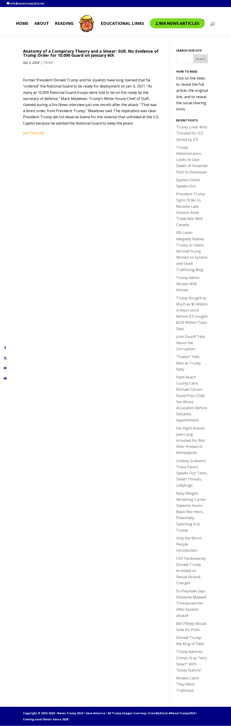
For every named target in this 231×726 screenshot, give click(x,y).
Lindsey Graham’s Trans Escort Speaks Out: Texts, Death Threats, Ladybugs (192, 473)
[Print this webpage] (5, 378)
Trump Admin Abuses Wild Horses (187, 283)
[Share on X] (5, 358)
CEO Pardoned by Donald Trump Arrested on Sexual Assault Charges (191, 571)
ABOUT (41, 24)
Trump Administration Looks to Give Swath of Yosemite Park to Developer (192, 160)
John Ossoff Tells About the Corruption (190, 342)
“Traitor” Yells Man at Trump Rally (188, 362)
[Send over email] (5, 368)
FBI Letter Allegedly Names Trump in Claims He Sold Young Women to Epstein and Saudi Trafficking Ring (191, 251)
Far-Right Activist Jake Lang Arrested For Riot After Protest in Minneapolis (190, 440)
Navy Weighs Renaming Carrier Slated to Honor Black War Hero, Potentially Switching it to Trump (191, 512)
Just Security (33, 132)
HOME (22, 24)
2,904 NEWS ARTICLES (177, 23)
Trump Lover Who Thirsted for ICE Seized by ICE (191, 133)
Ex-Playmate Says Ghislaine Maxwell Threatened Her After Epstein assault (191, 603)
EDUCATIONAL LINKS (122, 24)
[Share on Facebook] (5, 348)
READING (64, 24)
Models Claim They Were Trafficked (187, 684)
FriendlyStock (158, 713)
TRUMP (48, 62)
